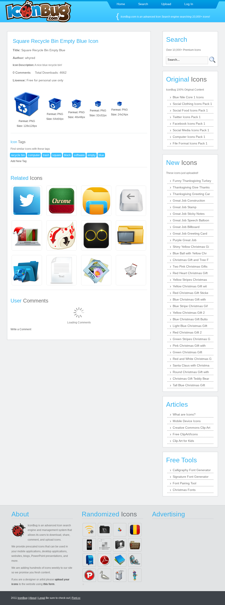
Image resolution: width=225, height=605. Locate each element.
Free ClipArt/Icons (185, 434)
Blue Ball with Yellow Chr (190, 253)
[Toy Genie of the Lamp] (135, 575)
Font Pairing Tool (184, 483)
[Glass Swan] (104, 575)
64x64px (58, 118)
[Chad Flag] (135, 530)
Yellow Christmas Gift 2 (189, 312)
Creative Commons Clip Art (191, 427)
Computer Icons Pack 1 (189, 136)
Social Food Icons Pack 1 (190, 110)
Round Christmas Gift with (191, 372)
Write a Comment (21, 329)
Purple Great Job (184, 240)
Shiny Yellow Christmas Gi (191, 246)
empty (92, 155)
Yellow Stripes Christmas (190, 279)
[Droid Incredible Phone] (89, 545)
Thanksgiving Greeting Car (191, 194)
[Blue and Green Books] (120, 560)
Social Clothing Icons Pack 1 (192, 104)
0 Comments (22, 72)
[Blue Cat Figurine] (135, 560)
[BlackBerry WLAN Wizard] (89, 530)
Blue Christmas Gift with (189, 299)
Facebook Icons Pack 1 (189, 123)
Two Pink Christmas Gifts (190, 266)
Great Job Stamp (184, 207)
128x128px (30, 126)
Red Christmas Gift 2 (187, 332)
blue (101, 155)
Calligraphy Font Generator (192, 470)
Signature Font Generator (191, 476)
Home (121, 4)
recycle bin (18, 155)
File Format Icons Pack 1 (190, 143)
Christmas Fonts (184, 490)
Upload (166, 4)
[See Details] (27, 201)
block (67, 155)
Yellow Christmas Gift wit (190, 286)
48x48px (80, 117)
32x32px (101, 115)
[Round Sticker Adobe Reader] (104, 560)
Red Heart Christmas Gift (190, 273)
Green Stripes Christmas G (191, 339)
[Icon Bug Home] (38, 21)
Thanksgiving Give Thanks (191, 187)
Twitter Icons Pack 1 (187, 117)
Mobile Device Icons (187, 421)
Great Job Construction (189, 200)
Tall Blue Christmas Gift (189, 385)
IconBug (22, 598)
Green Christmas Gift (187, 352)
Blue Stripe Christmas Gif (190, 306)
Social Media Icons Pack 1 (191, 130)
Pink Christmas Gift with (189, 345)
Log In (188, 4)
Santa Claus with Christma (191, 365)
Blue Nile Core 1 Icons (188, 97)
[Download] (27, 104)
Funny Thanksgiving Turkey (192, 180)
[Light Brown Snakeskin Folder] (135, 545)
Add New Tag (19, 161)
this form (48, 584)
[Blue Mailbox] (89, 560)
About (32, 598)
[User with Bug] (120, 530)
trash (46, 155)
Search (143, 4)
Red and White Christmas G (192, 359)
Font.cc (76, 598)
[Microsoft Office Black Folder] (104, 530)
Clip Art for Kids (183, 441)
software (79, 155)
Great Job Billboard (186, 227)
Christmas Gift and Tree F (191, 260)
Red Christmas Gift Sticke (190, 293)
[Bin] (120, 575)
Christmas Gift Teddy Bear (191, 378)
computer (34, 155)
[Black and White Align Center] (104, 545)
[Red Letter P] (89, 575)
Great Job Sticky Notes (189, 213)
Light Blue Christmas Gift (190, 326)
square (56, 155)
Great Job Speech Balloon (191, 220)
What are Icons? (184, 414)
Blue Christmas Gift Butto (190, 319)
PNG (32, 121)
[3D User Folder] (120, 545)
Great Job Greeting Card (190, 233)
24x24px (123, 114)
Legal (41, 598)
